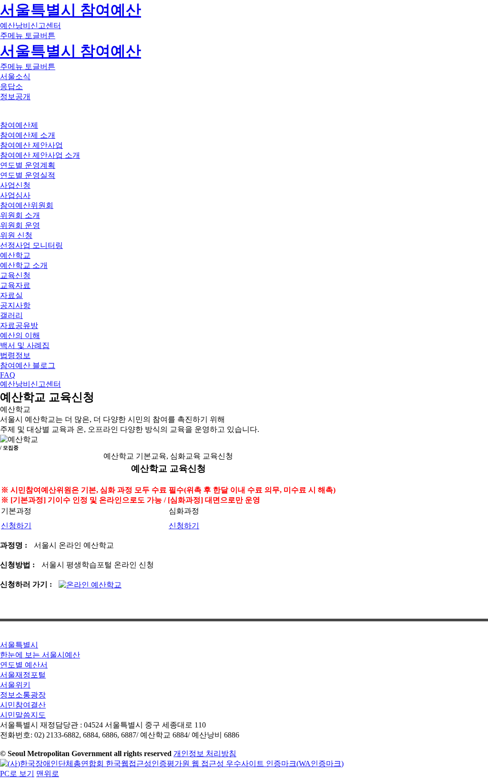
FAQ (7, 375)
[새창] (172, 763)
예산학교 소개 (24, 265)
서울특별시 (19, 645)
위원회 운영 (20, 225)
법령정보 (15, 355)
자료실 (11, 295)
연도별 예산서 (24, 665)
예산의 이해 (20, 335)
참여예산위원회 (26, 205)
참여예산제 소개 (27, 135)
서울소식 (15, 76)
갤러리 (11, 315)
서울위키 (15, 685)
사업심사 (15, 195)
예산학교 (15, 255)
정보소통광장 (23, 695)
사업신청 (15, 185)
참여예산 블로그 (27, 365)
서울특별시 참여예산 (70, 10)
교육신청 (15, 275)
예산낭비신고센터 (30, 25)
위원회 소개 (20, 215)
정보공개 (15, 96)
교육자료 (15, 285)
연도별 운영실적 (27, 175)
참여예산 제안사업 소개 (40, 155)
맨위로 (47, 773)
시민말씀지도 (23, 715)
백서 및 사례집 (25, 345)
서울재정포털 (23, 675)
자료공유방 (19, 325)
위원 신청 (16, 235)
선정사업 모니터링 (31, 245)
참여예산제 (19, 125)
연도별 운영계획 (27, 165)
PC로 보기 (17, 773)
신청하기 (16, 526)
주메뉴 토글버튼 (27, 35)
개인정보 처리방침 (204, 753)
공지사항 (15, 305)
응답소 (11, 86)
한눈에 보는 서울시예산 (40, 655)
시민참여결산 (23, 705)
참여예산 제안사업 (31, 145)
